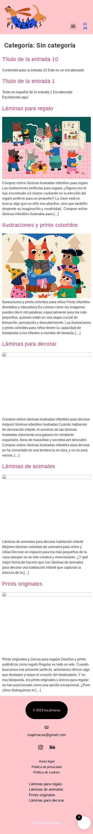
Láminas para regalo (27, 108)
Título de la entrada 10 (30, 59)
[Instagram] (40, 747)
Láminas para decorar (29, 344)
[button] (73, 26)
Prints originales (22, 584)
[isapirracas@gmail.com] (46, 727)
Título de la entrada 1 (28, 81)
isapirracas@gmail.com (46, 735)
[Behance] (52, 747)
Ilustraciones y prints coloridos (40, 225)
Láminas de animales (28, 466)
